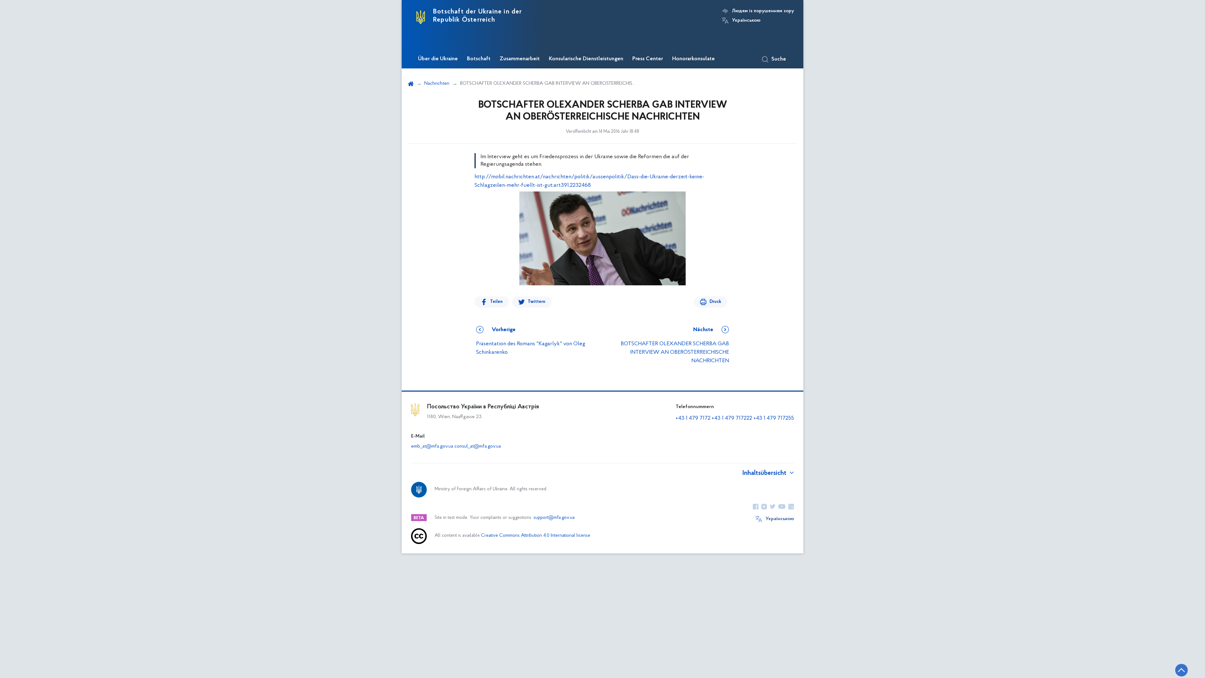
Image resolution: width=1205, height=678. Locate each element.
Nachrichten (436, 83)
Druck (715, 301)
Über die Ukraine (438, 59)
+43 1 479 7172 (693, 418)
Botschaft (478, 59)
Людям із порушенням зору (763, 10)
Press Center (647, 59)
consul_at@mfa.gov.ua (477, 446)
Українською (746, 20)
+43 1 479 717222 (732, 418)
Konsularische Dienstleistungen (586, 59)
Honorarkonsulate (693, 59)
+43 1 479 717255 (773, 418)
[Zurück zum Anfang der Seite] (1181, 670)
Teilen (496, 301)
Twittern (536, 301)
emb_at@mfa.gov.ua (432, 446)
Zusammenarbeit (520, 59)
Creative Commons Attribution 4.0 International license (535, 535)
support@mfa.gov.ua (554, 517)
